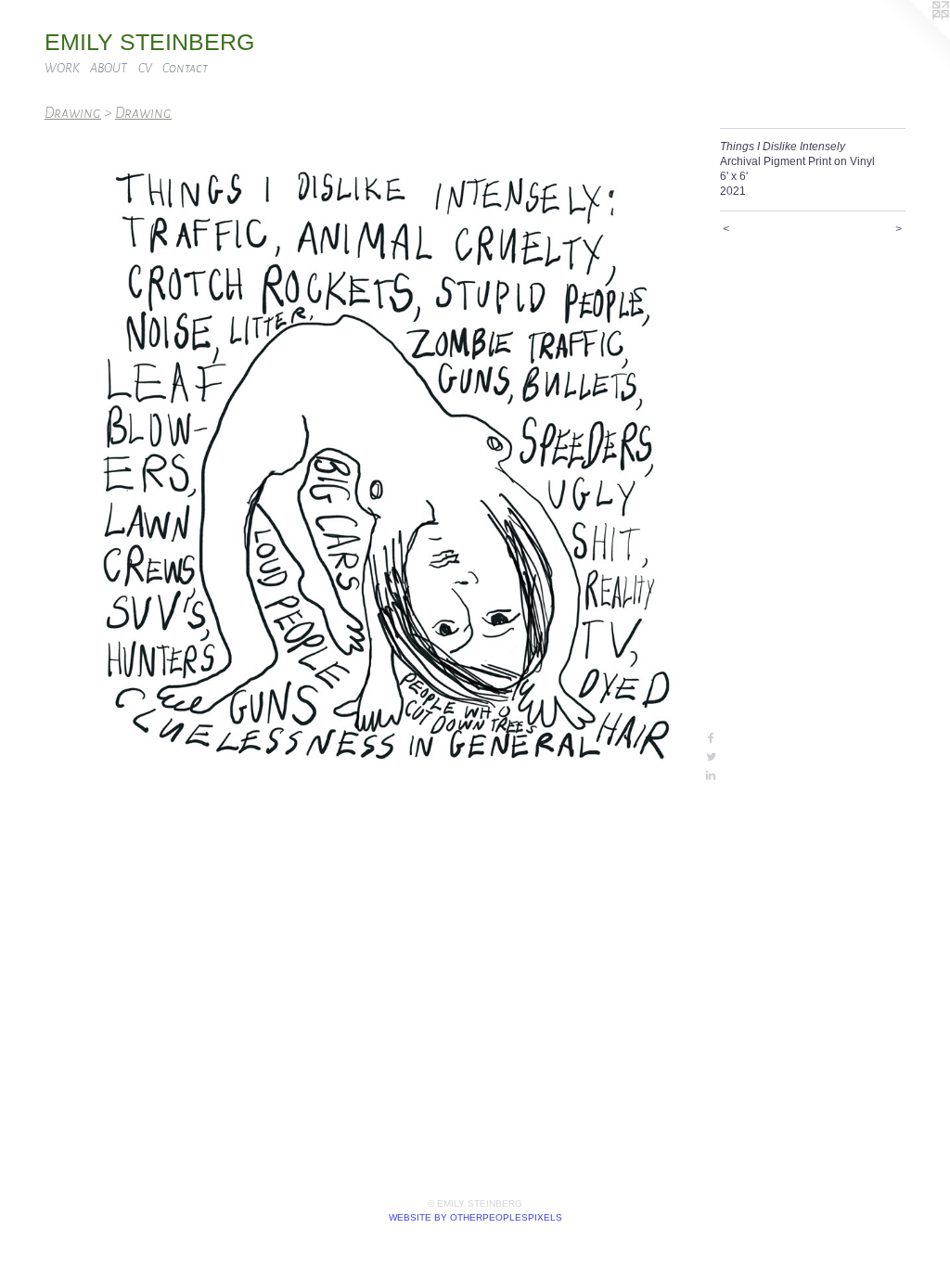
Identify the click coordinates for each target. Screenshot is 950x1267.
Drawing (73, 113)
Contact (185, 68)
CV (145, 68)
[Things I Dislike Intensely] (373, 456)
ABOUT (108, 68)
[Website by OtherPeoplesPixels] (913, 37)
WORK (62, 68)
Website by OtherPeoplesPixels (475, 1217)
